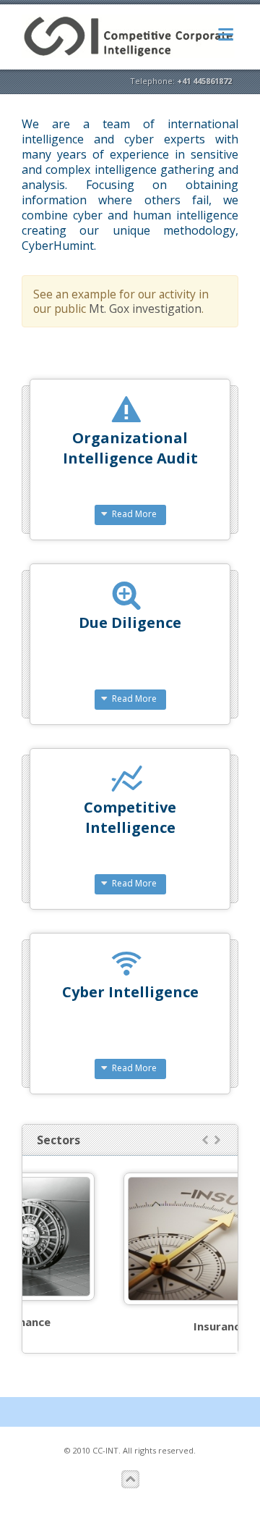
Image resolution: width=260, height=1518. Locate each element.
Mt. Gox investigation (145, 308)
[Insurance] (149, 1239)
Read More (134, 514)
